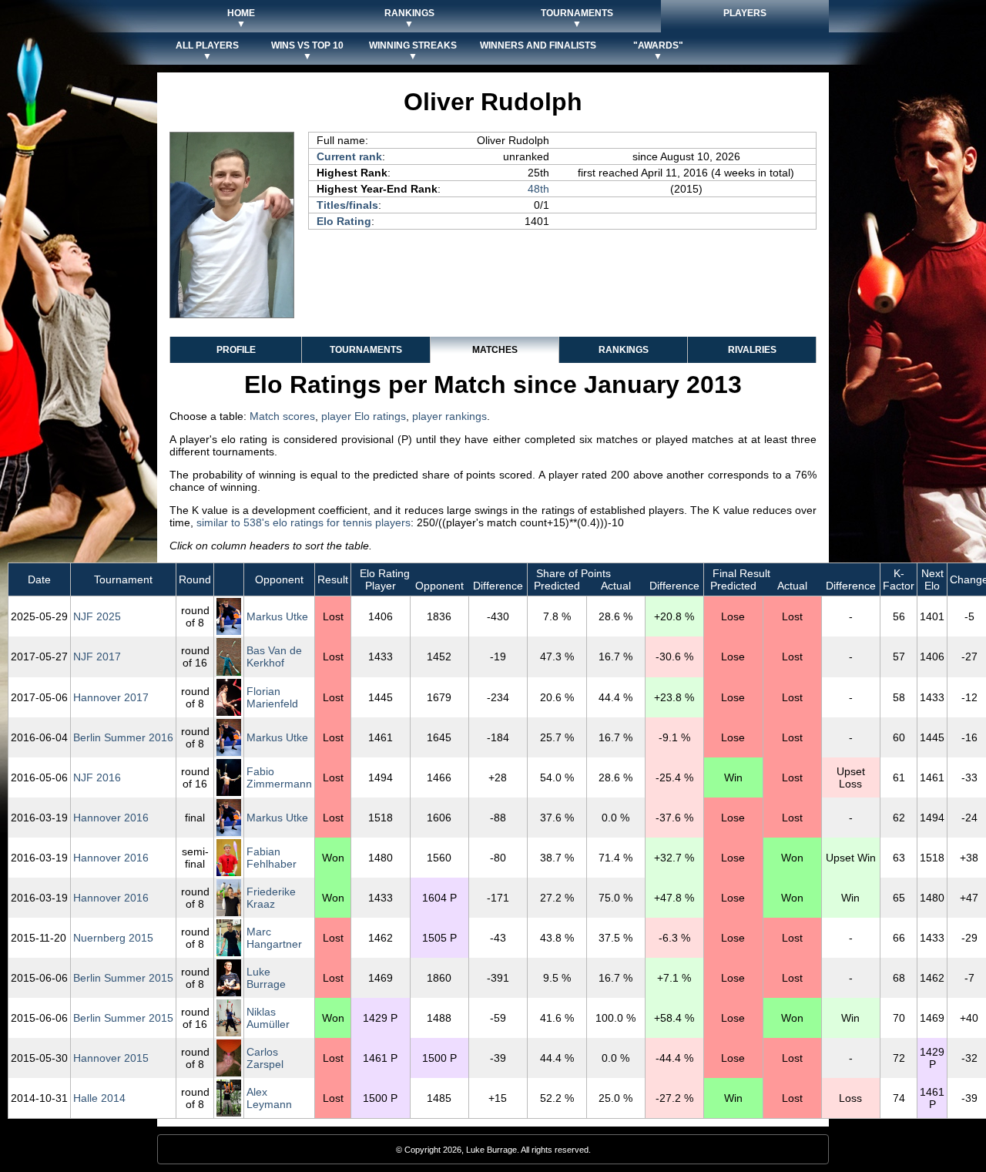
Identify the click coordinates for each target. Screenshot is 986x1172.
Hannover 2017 (111, 697)
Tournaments (366, 349)
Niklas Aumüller (268, 1018)
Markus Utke (277, 616)
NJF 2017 (97, 656)
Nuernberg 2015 (113, 938)
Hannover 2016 (111, 817)
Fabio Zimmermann (279, 777)
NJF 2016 (97, 777)
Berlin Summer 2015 (123, 978)
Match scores (282, 416)
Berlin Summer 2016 (123, 737)
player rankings (449, 416)
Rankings (624, 349)
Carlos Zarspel (264, 1058)
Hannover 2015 (111, 1058)
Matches (495, 349)
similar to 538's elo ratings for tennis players (303, 522)
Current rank (349, 156)
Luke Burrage (266, 977)
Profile (236, 349)
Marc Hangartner (274, 937)
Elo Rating (344, 221)
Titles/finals (347, 205)
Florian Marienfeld (272, 697)
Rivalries (752, 349)
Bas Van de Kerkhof (274, 656)
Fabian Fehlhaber (271, 857)
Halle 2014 (99, 1098)
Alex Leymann (269, 1098)
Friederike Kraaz (271, 897)
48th (538, 189)
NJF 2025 (97, 616)
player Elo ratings (363, 416)
